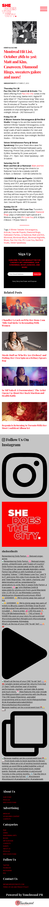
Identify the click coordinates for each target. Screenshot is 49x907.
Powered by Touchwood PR (24, 895)
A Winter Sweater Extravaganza (23, 229)
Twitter (6, 865)
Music (6, 240)
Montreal (8, 237)
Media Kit (6, 814)
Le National (26, 235)
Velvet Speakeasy (18, 242)
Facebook (7, 868)
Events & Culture (10, 48)
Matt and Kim (38, 165)
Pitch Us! (6, 800)
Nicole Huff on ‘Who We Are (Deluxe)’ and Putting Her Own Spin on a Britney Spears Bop (24, 358)
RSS (4, 873)
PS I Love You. (27, 217)
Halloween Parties (12, 235)
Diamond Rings (33, 232)
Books (5, 838)
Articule (7, 232)
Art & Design (8, 841)
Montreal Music (20, 237)
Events (6, 846)
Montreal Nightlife (36, 237)
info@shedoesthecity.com (13, 884)
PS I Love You (28, 240)
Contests (7, 819)
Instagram (7, 870)
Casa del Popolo (19, 232)
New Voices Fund (9, 802)
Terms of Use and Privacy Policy (16, 887)
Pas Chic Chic (27, 93)
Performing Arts (10, 835)
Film (4, 830)
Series (5, 833)
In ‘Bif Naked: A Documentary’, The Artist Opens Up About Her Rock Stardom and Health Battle (24, 393)
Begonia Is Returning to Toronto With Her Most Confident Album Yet (24, 427)
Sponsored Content (11, 816)
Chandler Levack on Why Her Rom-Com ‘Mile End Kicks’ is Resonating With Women (23, 322)
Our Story (7, 797)
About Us (6, 849)
